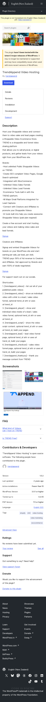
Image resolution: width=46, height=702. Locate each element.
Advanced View (9, 530)
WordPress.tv (9, 637)
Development (11, 111)
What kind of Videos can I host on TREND (12, 429)
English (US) (39, 507)
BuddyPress (9, 658)
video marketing (37, 518)
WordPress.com (10, 645)
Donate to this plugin (11, 588)
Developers (7, 633)
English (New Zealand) (18, 669)
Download (8, 83)
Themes (28, 608)
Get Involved (30, 624)
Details (8, 92)
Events (27, 629)
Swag (28, 637)
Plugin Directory (8, 11)
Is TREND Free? (9, 438)
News (5, 608)
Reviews (9, 98)
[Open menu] (42, 3)
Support (8, 117)
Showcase (29, 604)
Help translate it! (25, 20)
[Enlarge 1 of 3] (19, 373)
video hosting (38, 513)
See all (41, 548)
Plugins (27, 612)
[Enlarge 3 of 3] (40, 395)
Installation (10, 104)
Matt (5, 650)
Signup (5, 236)
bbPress (7, 654)
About (5, 604)
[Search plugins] (28, 27)
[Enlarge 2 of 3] (40, 373)
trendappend (11, 76)
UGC (29, 513)
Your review (7, 548)
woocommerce (37, 523)
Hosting (5, 612)
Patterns (28, 616)
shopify (22, 513)
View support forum (11, 567)
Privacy (5, 616)
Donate (28, 633)
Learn (4, 624)
